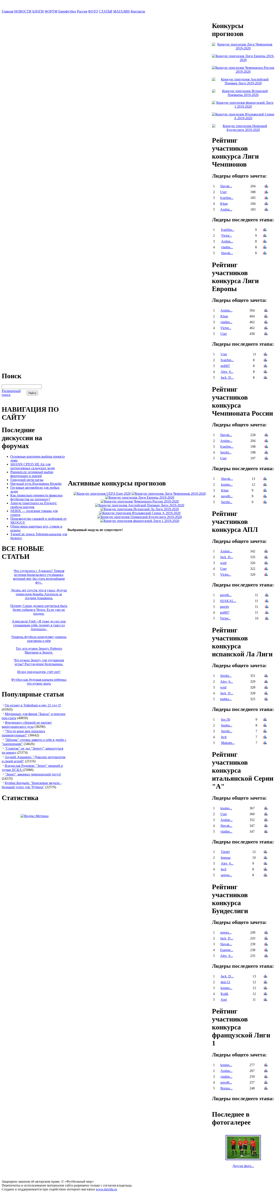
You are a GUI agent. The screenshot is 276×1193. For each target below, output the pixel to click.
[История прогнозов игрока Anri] (265, 1000)
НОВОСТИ (22, 11)
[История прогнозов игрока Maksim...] (265, 743)
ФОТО (93, 11)
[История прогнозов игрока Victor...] (265, 236)
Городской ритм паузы (26, 480)
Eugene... (226, 950)
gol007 (225, 366)
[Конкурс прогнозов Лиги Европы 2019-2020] (139, 497)
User (223, 192)
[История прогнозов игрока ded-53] (265, 982)
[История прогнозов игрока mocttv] (266, 607)
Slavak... (226, 186)
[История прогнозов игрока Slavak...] (266, 186)
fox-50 (225, 719)
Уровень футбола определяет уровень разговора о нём (38, 639)
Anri (224, 999)
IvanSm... (226, 198)
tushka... (226, 699)
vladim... (227, 247)
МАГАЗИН (121, 11)
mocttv (224, 606)
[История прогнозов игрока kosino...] (265, 485)
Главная (7, 11)
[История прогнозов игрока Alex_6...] (265, 372)
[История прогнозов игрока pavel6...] (265, 496)
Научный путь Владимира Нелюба (35, 483)
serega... (226, 875)
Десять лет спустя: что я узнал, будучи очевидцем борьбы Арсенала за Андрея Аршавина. (39, 594)
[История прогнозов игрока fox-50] (265, 720)
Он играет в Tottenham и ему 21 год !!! (33, 705)
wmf (223, 563)
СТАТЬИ (105, 11)
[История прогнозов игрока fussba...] (265, 726)
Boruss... (226, 1088)
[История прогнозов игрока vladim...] (265, 247)
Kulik (224, 994)
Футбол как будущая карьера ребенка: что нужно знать (39, 681)
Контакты (138, 11)
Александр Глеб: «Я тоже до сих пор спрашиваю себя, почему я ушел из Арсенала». (39, 625)
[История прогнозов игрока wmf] (266, 563)
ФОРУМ (51, 11)
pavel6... (227, 496)
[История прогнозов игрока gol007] (265, 366)
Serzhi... (225, 452)
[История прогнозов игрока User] (266, 192)
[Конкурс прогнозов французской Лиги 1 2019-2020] (139, 521)
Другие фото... (243, 1166)
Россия (82, 11)
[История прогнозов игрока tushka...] (266, 699)
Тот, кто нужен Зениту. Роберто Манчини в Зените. (39, 650)
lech (224, 737)
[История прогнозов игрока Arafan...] (266, 210)
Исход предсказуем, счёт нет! (38, 672)
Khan (224, 203)
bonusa (226, 857)
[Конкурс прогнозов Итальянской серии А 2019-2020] (139, 513)
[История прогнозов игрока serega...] (265, 875)
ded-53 (225, 982)
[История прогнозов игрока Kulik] (265, 994)
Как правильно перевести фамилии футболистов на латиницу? (36, 497)
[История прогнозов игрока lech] (265, 737)
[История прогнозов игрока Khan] (266, 204)
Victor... (226, 235)
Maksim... (228, 743)
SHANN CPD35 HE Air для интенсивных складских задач (32, 466)
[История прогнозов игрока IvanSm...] (266, 198)
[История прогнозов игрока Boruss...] (266, 1089)
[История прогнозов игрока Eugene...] (266, 950)
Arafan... (226, 209)
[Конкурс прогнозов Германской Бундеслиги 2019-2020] (139, 517)
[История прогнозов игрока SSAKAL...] (266, 601)
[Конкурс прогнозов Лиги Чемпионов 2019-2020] (169, 493)
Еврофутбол (67, 11)
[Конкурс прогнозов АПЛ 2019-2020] (139, 505)
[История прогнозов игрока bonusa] (265, 858)
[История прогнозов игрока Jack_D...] (265, 378)
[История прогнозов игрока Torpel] (265, 852)
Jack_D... (227, 377)
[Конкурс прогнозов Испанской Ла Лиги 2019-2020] (139, 509)
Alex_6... (227, 372)
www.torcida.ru (106, 1189)
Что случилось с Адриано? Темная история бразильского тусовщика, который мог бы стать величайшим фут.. (39, 576)
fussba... (226, 725)
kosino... (227, 484)
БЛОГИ (38, 11)
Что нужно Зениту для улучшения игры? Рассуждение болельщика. (39, 662)
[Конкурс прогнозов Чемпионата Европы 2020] (102, 493)
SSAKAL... (228, 601)
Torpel (225, 852)
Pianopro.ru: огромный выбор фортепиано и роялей (31, 474)
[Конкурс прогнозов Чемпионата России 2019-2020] (140, 501)
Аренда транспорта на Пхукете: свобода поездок (33, 505)
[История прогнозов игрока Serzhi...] (266, 453)
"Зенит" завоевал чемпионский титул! (33, 774)
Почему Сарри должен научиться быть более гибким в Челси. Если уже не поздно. (38, 609)
